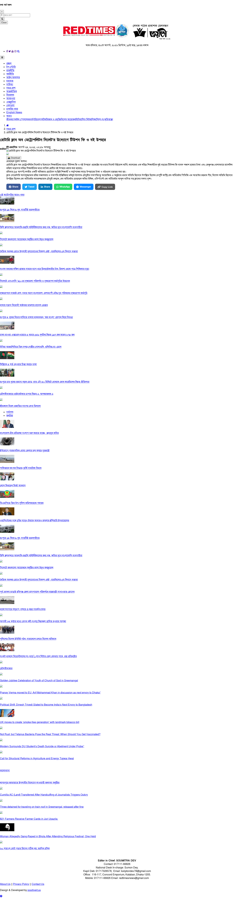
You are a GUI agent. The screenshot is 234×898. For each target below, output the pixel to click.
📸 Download (14, 158)
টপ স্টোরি (11, 67)
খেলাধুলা (10, 105)
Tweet (31, 186)
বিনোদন (10, 95)
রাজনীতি (10, 70)
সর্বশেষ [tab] (9, 412)
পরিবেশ (36, 119)
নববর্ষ (30, 119)
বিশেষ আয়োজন (68, 119)
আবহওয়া (10, 98)
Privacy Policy (21, 884)
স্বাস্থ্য (111, 119)
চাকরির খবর (12, 109)
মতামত (9, 81)
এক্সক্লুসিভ (11, 102)
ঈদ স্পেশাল (22, 119)
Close (4, 22)
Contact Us (38, 884)
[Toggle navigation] (2, 57)
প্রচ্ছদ (8, 63)
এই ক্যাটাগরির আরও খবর (12, 195)
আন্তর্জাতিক (11, 91)
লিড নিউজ (87, 119)
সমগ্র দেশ (10, 88)
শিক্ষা (94, 119)
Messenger (85, 186)
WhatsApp (65, 186)
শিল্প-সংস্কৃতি (102, 119)
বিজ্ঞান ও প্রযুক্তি (53, 119)
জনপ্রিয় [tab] (9, 415)
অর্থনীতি (10, 74)
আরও (9, 116)
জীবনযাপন (11, 119)
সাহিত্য (9, 84)
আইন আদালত (13, 77)
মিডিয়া (79, 119)
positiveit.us (34, 890)
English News (14, 112)
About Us (5, 884)
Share (15, 186)
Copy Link (107, 187)
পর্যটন (43, 119)
